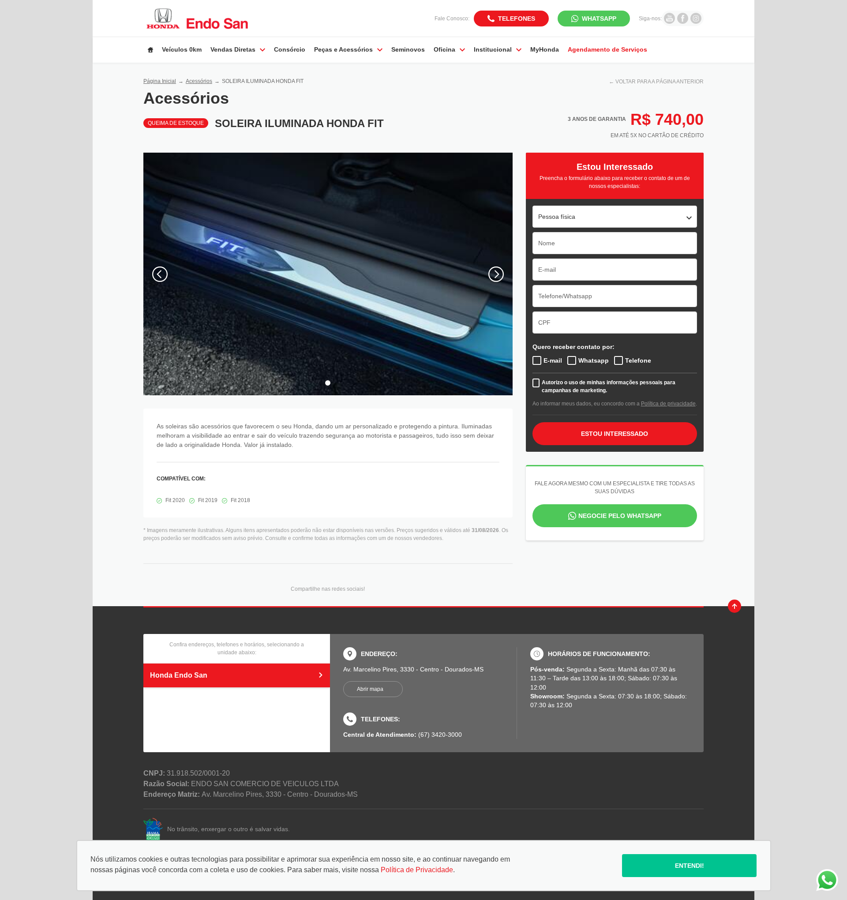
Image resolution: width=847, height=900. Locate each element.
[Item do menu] (150, 50)
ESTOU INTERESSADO (614, 433)
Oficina (444, 49)
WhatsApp (599, 18)
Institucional (493, 49)
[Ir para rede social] (669, 18)
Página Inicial (159, 81)
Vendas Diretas (232, 49)
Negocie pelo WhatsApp (619, 515)
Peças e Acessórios (343, 49)
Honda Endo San (178, 675)
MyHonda (544, 49)
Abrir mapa (370, 689)
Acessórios (199, 81)
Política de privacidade (668, 404)
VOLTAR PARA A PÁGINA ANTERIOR (659, 82)
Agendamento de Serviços (607, 49)
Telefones (516, 18)
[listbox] (614, 217)
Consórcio (289, 49)
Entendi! (689, 865)
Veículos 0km (182, 49)
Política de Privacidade (417, 870)
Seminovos (408, 49)
